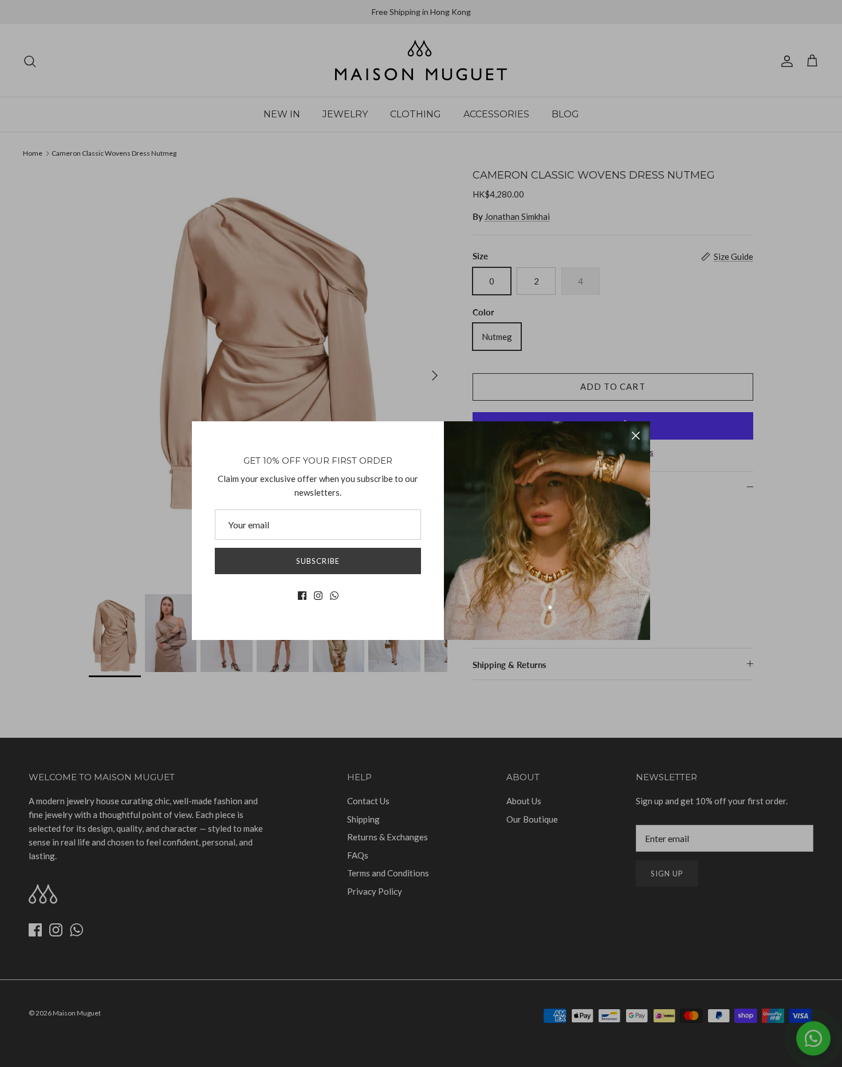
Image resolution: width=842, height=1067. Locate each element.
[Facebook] (302, 595)
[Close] (635, 435)
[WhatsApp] (334, 595)
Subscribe (318, 561)
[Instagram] (318, 595)
